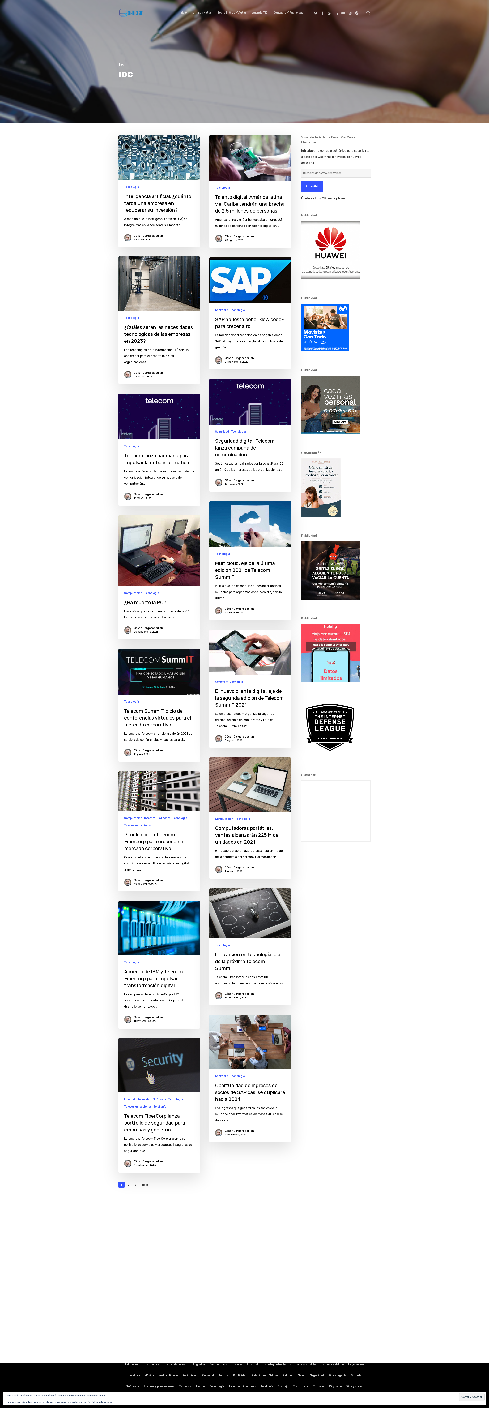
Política (223, 1375)
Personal (208, 1375)
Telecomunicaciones (137, 825)
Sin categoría (337, 1375)
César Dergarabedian (148, 235)
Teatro (200, 1386)
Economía (236, 681)
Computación (133, 593)
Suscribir (312, 186)
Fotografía (197, 1364)
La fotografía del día (277, 1364)
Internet (149, 818)
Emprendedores (174, 1364)
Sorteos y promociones (159, 1386)
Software (221, 310)
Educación (132, 1364)
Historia (237, 1364)
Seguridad (222, 431)
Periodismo (190, 1375)
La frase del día (306, 1364)
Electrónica (151, 1364)
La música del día (332, 1364)
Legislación (356, 1364)
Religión (288, 1375)
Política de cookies (102, 1402)
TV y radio (335, 1386)
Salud (302, 1375)
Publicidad (240, 1375)
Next (145, 1184)
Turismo (318, 1386)
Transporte (300, 1386)
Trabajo (283, 1386)
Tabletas (185, 1386)
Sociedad (357, 1375)
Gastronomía (218, 1364)
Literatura (133, 1375)
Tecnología (131, 187)
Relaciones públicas (265, 1375)
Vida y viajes (354, 1386)
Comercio (221, 681)
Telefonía (159, 1106)
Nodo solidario (168, 1375)
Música (149, 1375)
